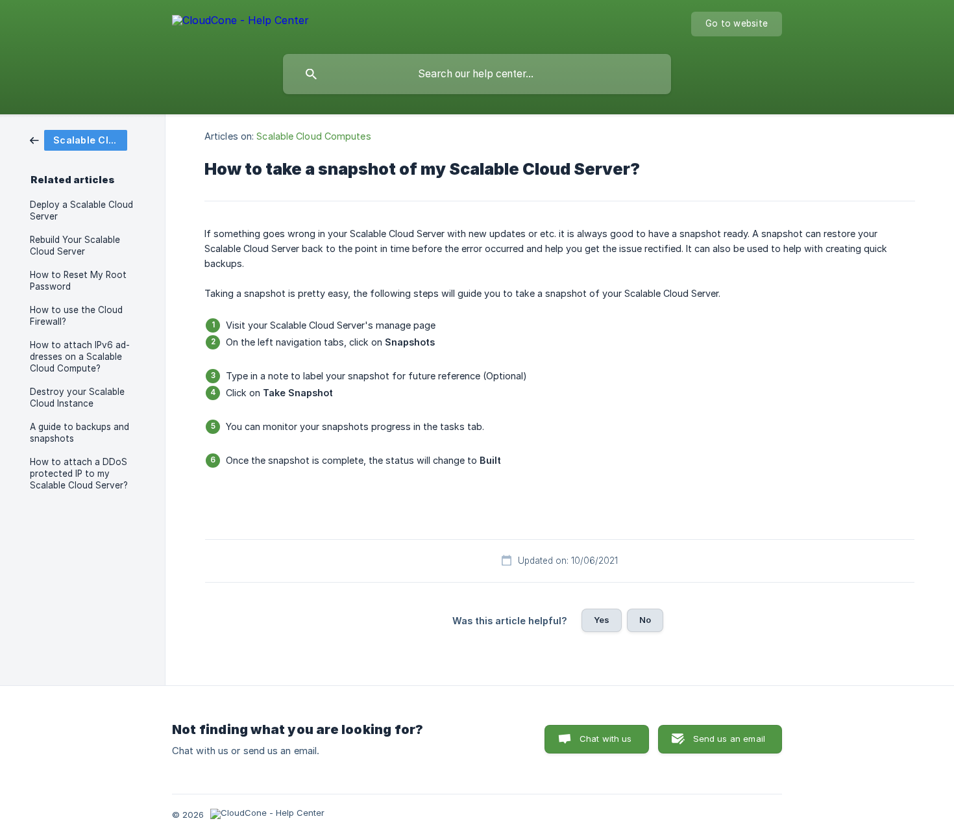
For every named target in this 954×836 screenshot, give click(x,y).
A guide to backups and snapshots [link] (79, 433)
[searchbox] (477, 74)
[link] (78, 139)
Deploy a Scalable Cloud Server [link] (81, 210)
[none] (240, 22)
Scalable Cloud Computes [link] (313, 136)
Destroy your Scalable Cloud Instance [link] (77, 397)
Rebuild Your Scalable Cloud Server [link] (75, 245)
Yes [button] (601, 619)
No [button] (645, 619)
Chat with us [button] (606, 738)
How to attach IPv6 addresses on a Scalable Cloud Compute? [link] (80, 357)
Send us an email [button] (729, 738)
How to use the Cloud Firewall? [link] (76, 316)
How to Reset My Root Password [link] (78, 281)
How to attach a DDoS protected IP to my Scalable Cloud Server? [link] (79, 473)
